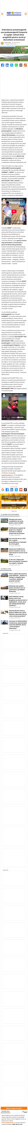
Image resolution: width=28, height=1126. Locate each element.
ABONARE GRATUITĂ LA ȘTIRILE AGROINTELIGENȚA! (14, 497)
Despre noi (5, 1111)
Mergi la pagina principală (14, 1108)
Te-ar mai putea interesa (10, 514)
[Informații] (26, 14)
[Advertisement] (14, 5)
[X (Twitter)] (11, 65)
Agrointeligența (6, 1115)
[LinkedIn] (7, 65)
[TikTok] (25, 489)
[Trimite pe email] (20, 65)
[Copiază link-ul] (25, 65)
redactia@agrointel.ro (8, 1122)
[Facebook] (2, 65)
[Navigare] (2, 14)
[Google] (2, 489)
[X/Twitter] (16, 489)
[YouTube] (20, 489)
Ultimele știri (6, 569)
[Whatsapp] (16, 65)
